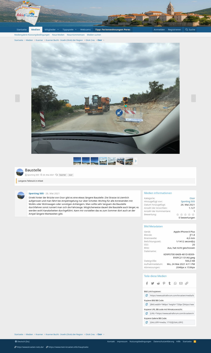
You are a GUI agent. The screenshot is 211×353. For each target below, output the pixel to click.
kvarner (62, 175)
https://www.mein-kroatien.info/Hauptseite (68, 347)
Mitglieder (50, 29)
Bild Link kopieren (152, 291)
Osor (192, 198)
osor (71, 175)
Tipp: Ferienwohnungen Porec (112, 29)
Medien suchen (94, 34)
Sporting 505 (33, 174)
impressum (122, 341)
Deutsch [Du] (23, 341)
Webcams (85, 29)
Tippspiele (68, 29)
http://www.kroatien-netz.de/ (30, 347)
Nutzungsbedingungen (140, 341)
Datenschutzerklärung (164, 341)
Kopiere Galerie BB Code (155, 318)
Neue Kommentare (75, 34)
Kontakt (111, 341)
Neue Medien (58, 34)
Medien (35, 29)
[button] (58, 29)
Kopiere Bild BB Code (153, 300)
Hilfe (178, 341)
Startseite (22, 29)
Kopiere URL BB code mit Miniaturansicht (163, 309)
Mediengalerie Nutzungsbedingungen (32, 34)
